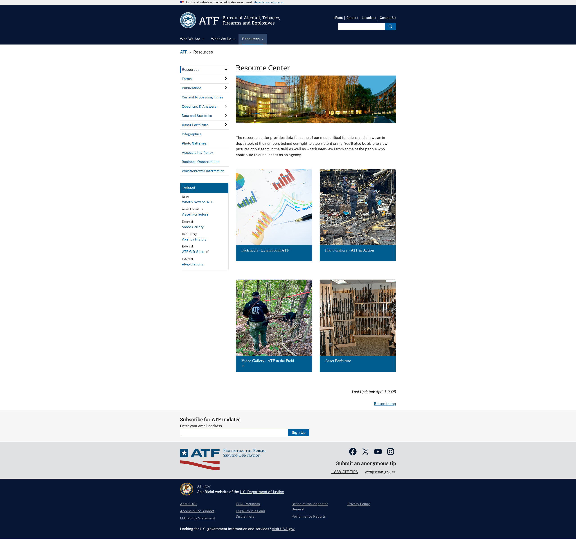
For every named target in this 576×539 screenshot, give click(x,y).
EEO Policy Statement (197, 518)
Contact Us (388, 17)
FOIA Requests (248, 504)
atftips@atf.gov (378, 472)
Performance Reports (309, 516)
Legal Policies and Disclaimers (250, 513)
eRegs (338, 17)
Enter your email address (201, 426)
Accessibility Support (197, 511)
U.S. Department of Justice (262, 492)
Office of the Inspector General (310, 506)
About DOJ (188, 504)
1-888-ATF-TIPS (344, 472)
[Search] (390, 26)
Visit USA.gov (283, 529)
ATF (183, 52)
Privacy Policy (358, 504)
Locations (369, 17)
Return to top (385, 404)
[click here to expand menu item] (226, 69)
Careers (352, 17)
